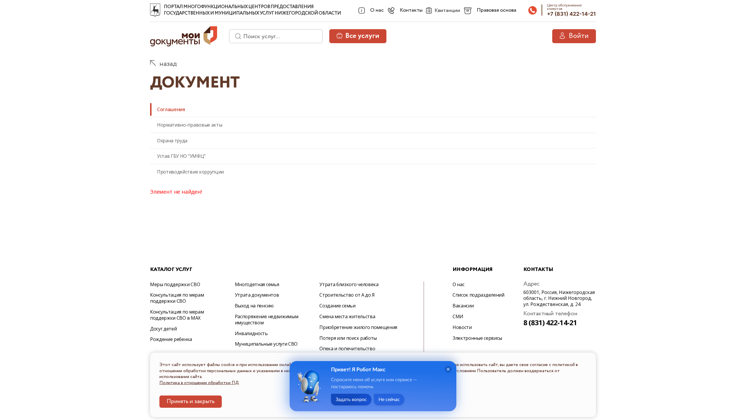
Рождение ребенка (171, 339)
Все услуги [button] (362, 36)
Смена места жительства (347, 316)
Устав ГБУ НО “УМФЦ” (181, 156)
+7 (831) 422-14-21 (571, 14)
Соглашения (171, 109)
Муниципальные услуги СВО (266, 344)
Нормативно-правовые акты (189, 125)
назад (168, 64)
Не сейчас (389, 399)
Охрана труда (172, 140)
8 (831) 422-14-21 (550, 322)
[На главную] (155, 10)
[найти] (236, 36)
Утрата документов (257, 295)
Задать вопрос (351, 399)
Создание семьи (337, 305)
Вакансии (463, 305)
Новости (462, 327)
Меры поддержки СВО (175, 284)
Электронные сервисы (477, 338)
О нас (458, 284)
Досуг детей (163, 329)
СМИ (458, 316)
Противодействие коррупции (190, 172)
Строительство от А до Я (347, 295)
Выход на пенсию (254, 305)
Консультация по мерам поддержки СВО (177, 298)
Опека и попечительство (347, 348)
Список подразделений (478, 295)
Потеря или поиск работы (348, 338)
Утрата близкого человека (348, 284)
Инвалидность (251, 333)
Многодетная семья (257, 284)
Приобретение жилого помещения (358, 327)
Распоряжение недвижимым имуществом (266, 319)
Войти (579, 36)
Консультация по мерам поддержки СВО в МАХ (177, 315)
